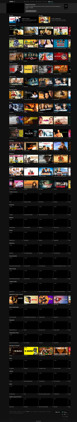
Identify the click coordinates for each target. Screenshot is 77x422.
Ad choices (48, 411)
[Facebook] (65, 414)
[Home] (12, 1)
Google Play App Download (65, 412)
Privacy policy (35, 411)
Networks (51, 1)
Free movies (39, 1)
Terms (31, 411)
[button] (31, 11)
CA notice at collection (42, 411)
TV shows (45, 1)
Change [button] (67, 416)
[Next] (68, 30)
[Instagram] (62, 414)
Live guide (27, 1)
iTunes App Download (58, 412)
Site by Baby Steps (65, 419)
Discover (33, 1)
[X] (67, 414)
